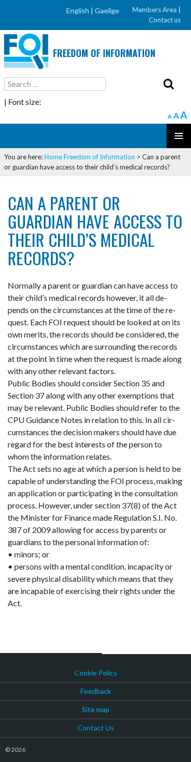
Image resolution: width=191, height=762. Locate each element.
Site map (96, 709)
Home (53, 157)
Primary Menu (179, 136)
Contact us (165, 20)
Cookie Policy (95, 672)
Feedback (95, 691)
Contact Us (95, 727)
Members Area (154, 10)
